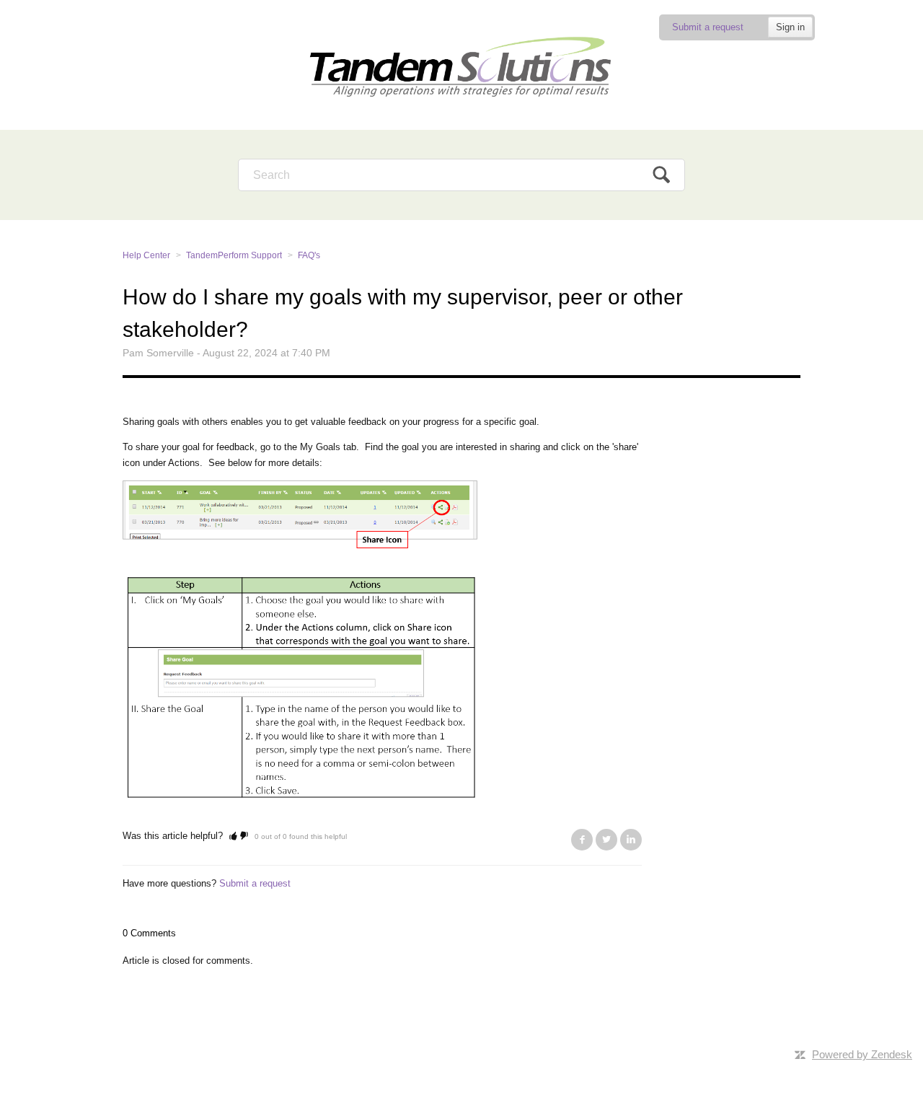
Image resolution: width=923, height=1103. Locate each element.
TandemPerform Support (234, 255)
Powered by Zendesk (862, 1054)
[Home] (461, 64)
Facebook (582, 840)
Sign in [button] (790, 27)
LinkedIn (631, 840)
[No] (244, 835)
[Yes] (233, 835)
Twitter (606, 840)
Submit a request (707, 27)
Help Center (146, 255)
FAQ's (309, 255)
